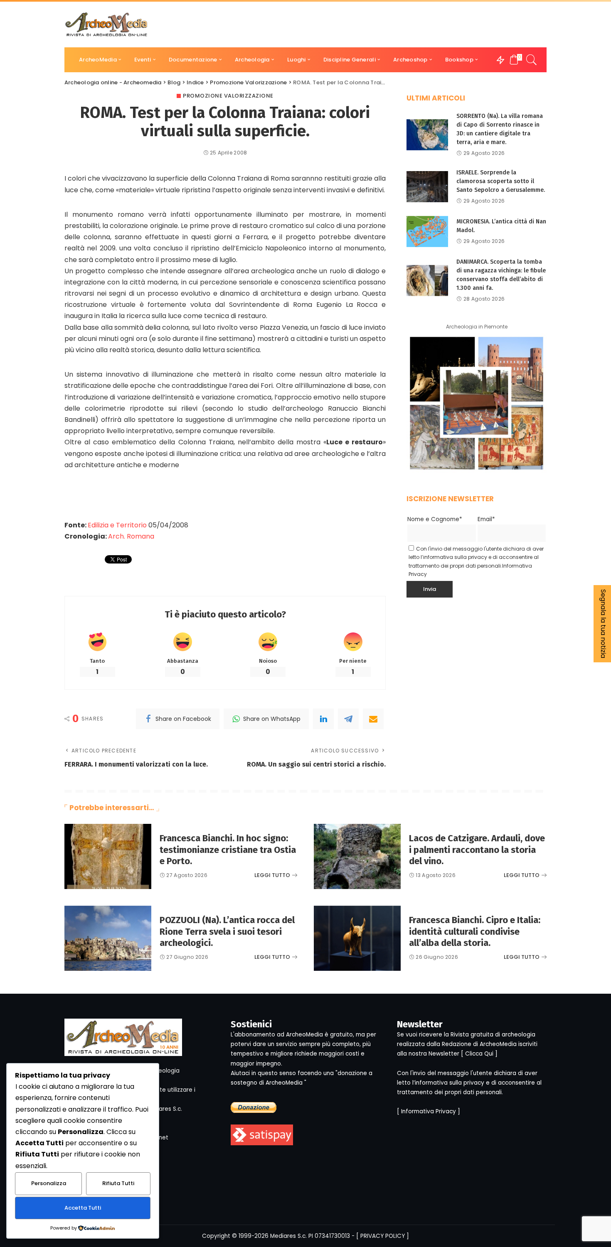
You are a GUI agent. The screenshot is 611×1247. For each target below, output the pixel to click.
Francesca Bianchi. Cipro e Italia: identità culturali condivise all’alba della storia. (474, 931)
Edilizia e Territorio (117, 525)
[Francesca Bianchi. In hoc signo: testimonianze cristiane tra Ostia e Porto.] (107, 856)
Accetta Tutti (82, 1208)
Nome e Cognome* (434, 519)
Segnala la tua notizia (603, 623)
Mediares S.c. (288, 1236)
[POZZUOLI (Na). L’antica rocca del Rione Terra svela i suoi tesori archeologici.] (107, 938)
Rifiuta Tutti (118, 1183)
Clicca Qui (479, 1054)
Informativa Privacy (428, 1111)
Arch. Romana (131, 536)
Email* (486, 519)
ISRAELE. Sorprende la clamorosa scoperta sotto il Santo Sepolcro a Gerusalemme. (500, 181)
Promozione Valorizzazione (228, 95)
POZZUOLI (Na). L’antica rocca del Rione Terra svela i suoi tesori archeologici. (227, 931)
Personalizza (48, 1183)
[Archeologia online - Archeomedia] (106, 24)
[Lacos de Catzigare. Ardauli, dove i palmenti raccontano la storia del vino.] (357, 856)
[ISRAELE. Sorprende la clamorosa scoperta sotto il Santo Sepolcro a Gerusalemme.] (427, 186)
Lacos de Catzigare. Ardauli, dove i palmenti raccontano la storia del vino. (477, 850)
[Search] (531, 59)
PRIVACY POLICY (382, 1236)
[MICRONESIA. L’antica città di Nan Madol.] (427, 231)
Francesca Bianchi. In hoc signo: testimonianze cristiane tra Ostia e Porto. (228, 850)
